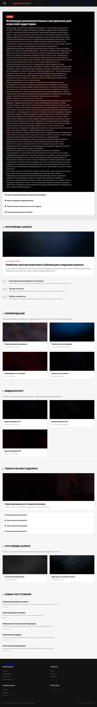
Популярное (60, 3)
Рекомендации (9, 664)
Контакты (6, 695)
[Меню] (5, 3)
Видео (76, 3)
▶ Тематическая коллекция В (16, 526)
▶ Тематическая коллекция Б (16, 520)
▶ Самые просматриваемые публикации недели (25, 195)
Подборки (83, 3)
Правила (5, 692)
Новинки (90, 3)
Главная (52, 3)
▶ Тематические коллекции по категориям (23, 206)
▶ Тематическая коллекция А (16, 515)
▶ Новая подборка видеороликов (19, 200)
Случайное (69, 3)
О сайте (5, 689)
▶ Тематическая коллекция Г (16, 531)
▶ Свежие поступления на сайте (18, 212)
